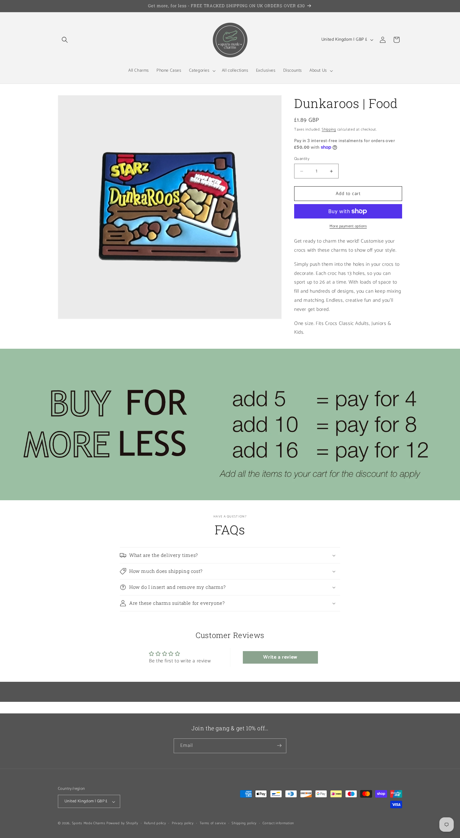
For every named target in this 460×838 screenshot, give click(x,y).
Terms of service (213, 823)
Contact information (278, 823)
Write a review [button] (280, 657)
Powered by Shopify (122, 823)
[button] (65, 40)
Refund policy (155, 823)
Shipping (329, 129)
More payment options (348, 226)
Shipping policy (244, 823)
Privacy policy (183, 823)
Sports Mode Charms (88, 823)
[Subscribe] (279, 745)
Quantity (301, 159)
